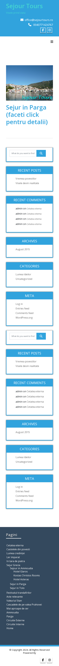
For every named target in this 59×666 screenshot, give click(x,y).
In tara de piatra (16, 561)
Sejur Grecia (13, 565)
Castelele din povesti (18, 549)
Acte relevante (15, 596)
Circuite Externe (16, 620)
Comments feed (24, 313)
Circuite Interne (15, 624)
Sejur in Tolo (17, 588)
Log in (19, 303)
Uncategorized (24, 278)
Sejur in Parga (18, 584)
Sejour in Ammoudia (21, 568)
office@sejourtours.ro (39, 20)
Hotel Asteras (21, 579)
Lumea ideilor (23, 274)
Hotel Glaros (20, 571)
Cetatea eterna (34, 208)
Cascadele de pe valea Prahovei (24, 604)
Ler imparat (13, 557)
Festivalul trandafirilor (19, 592)
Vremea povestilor (26, 178)
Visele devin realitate (27, 183)
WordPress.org (24, 317)
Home (10, 628)
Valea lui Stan (14, 600)
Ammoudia (13, 612)
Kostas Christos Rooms (26, 575)
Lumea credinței (16, 553)
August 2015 (23, 249)
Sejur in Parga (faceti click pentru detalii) (27, 114)
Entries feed (22, 308)
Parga (10, 616)
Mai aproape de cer (17, 608)
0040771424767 (43, 25)
